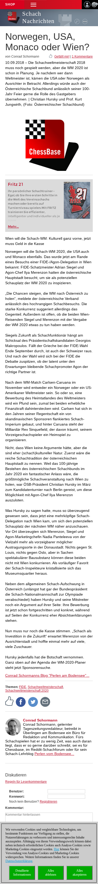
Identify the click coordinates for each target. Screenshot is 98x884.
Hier (56, 849)
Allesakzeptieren (80, 872)
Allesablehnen (50, 872)
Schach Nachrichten (38, 17)
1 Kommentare (82, 56)
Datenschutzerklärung (18, 861)
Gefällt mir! (62, 56)
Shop (10, 4)
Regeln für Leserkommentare (26, 782)
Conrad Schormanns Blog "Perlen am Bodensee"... (47, 675)
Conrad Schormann (40, 720)
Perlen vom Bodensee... (54, 754)
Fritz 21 (15, 184)
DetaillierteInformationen (22, 872)
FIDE (22, 687)
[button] (33, 4)
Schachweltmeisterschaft (45, 687)
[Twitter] (33, 701)
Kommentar (14, 808)
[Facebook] (21, 701)
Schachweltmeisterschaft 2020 (27, 690)
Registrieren (48, 801)
